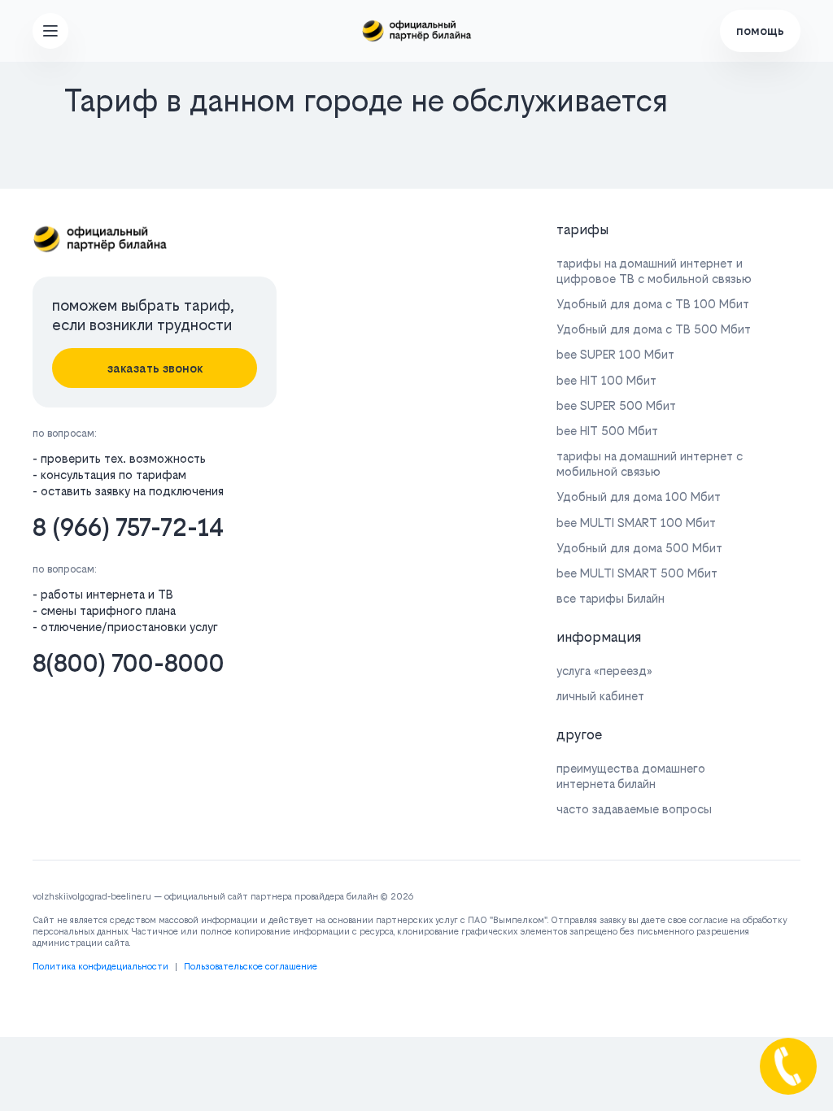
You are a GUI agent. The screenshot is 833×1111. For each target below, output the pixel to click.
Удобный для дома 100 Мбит (638, 496)
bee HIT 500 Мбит (607, 431)
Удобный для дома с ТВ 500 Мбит (653, 329)
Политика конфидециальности (100, 966)
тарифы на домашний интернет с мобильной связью (649, 463)
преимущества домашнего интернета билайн (630, 776)
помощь (760, 30)
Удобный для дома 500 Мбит (639, 548)
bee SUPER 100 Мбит (615, 354)
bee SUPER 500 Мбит (616, 405)
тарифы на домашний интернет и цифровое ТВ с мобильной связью (654, 270)
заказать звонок (155, 368)
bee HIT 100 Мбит (606, 380)
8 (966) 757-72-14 (128, 527)
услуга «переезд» (604, 670)
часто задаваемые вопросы (634, 809)
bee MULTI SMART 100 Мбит (636, 522)
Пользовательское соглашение (250, 966)
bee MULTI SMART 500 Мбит (636, 573)
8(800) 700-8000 (129, 663)
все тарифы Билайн (610, 598)
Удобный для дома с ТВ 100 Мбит (652, 304)
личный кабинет (600, 696)
